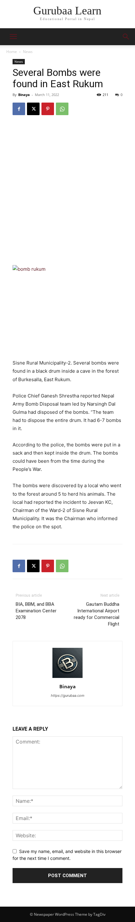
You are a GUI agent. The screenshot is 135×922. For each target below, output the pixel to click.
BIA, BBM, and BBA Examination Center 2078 (36, 610)
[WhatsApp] (62, 109)
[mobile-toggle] (13, 36)
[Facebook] (19, 109)
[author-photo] (67, 677)
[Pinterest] (47, 109)
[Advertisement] (67, 191)
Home (11, 51)
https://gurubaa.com (67, 695)
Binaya (24, 94)
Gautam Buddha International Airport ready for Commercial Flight (96, 614)
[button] (126, 36)
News (28, 51)
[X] (33, 109)
